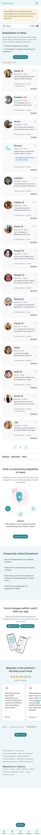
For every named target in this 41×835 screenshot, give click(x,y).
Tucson (12, 769)
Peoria (21, 772)
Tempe (27, 772)
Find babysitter (8, 751)
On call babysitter (9, 759)
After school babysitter (25, 759)
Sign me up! (20, 735)
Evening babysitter (9, 756)
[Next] (26, 447)
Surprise (6, 774)
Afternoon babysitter (25, 753)
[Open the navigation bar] (37, 3)
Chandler (24, 769)
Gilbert (32, 769)
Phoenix (6, 769)
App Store (14, 626)
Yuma (12, 774)
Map (21, 825)
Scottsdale (14, 772)
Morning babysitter (10, 753)
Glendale (6, 772)
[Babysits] (8, 3)
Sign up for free (20, 57)
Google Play (28, 626)
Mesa (18, 769)
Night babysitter (24, 756)
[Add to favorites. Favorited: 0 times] (35, 97)
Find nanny (19, 751)
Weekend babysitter (26, 761)
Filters (34, 26)
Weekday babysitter (10, 761)
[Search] (4, 26)
